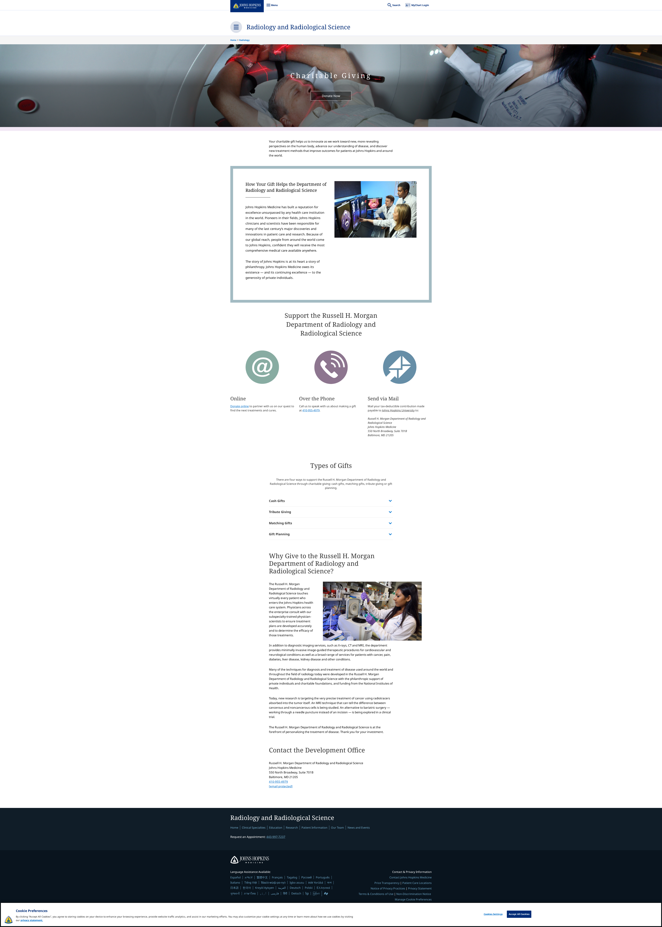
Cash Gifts (277, 501)
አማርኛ (249, 877)
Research (292, 827)
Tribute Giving (280, 512)
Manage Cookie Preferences (413, 899)
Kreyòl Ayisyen (264, 888)
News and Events (359, 827)
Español (235, 877)
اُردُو (263, 893)
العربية (282, 888)
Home (233, 40)
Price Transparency (386, 883)
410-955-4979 (311, 410)
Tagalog (292, 877)
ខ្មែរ (307, 893)
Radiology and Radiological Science (298, 27)
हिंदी (285, 893)
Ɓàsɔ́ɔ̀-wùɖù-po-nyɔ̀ (273, 882)
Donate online (239, 406)
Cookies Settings (493, 914)
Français (277, 877)
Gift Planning (279, 534)
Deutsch (295, 888)
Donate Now (331, 96)
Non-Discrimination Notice (413, 894)
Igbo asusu (297, 882)
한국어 (247, 888)
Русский (306, 877)
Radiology (244, 40)
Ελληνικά (323, 888)
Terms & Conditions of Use (376, 894)
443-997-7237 (275, 837)
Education (275, 827)
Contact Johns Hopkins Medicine (410, 877)
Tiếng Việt (250, 882)
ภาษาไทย (250, 893)
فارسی (275, 893)
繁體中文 (262, 877)
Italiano (235, 882)
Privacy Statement (420, 888)
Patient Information (314, 827)
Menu (272, 6)
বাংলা (329, 882)
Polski (309, 888)
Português (323, 877)
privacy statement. (32, 920)
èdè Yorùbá (315, 882)
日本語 (234, 888)
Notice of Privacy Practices (388, 888)
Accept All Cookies (519, 914)
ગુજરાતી (235, 893)
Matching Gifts (280, 523)
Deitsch (296, 893)
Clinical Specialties (253, 827)
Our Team (337, 827)
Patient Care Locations (417, 883)
